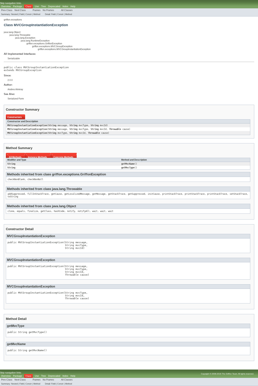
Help (72, 6)
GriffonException (93, 174)
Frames (36, 10)
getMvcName (127, 164)
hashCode (59, 211)
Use (37, 6)
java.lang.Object (12, 32)
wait (94, 211)
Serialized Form (16, 98)
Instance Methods (37, 157)
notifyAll (84, 211)
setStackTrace (238, 194)
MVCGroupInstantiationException (27, 125)
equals (21, 211)
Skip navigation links (10, 3)
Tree (43, 6)
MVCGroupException (29, 70)
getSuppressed (136, 194)
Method (36, 14)
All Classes (67, 10)
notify (71, 211)
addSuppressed (16, 194)
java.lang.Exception (25, 38)
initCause (154, 194)
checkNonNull (35, 179)
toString (13, 196)
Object (71, 206)
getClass (46, 211)
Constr (28, 14)
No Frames (48, 10)
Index (65, 6)
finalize (32, 211)
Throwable (115, 129)
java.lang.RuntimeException (35, 40)
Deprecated (54, 6)
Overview (6, 6)
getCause (56, 194)
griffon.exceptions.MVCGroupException (52, 46)
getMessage (98, 194)
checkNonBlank (16, 179)
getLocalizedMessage (77, 194)
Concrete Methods (63, 157)
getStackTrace (116, 194)
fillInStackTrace (38, 194)
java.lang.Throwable (19, 35)
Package (17, 6)
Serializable (14, 58)
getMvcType (127, 167)
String (52, 125)
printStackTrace (172, 194)
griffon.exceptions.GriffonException (44, 43)
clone (11, 211)
